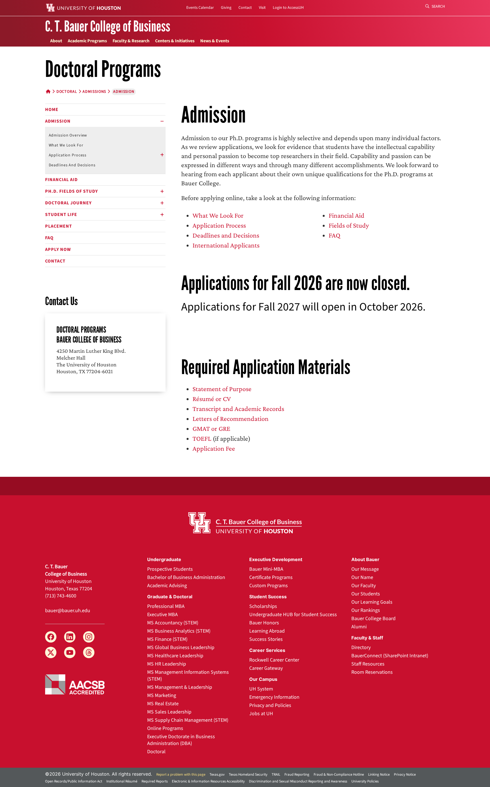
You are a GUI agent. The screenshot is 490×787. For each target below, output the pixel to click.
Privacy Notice (405, 774)
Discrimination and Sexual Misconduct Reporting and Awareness (298, 781)
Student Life (61, 214)
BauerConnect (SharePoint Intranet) (389, 655)
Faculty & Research (131, 41)
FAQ (49, 238)
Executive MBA (162, 614)
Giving (226, 8)
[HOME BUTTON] (48, 92)
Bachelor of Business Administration (186, 577)
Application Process (68, 155)
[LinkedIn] (69, 637)
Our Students (365, 593)
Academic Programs (87, 41)
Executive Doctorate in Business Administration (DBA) (181, 740)
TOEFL (202, 438)
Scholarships (263, 606)
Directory (361, 647)
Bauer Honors (264, 622)
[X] (50, 652)
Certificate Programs (271, 577)
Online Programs (165, 728)
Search (438, 6)
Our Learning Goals (371, 602)
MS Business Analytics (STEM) (178, 631)
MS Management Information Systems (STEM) (188, 676)
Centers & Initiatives (175, 41)
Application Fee (214, 448)
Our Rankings (365, 610)
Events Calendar (200, 8)
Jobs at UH (261, 713)
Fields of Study (349, 225)
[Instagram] (88, 637)
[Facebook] (50, 637)
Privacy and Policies (270, 705)
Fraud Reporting (296, 774)
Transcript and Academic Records (238, 408)
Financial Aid (61, 180)
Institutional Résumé (121, 781)
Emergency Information (274, 697)
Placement (58, 226)
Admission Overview (68, 135)
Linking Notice (379, 774)
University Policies (365, 781)
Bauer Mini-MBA (266, 569)
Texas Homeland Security (248, 774)
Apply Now (58, 249)
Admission (58, 121)
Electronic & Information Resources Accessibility (208, 781)
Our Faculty (363, 585)
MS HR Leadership (166, 664)
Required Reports (154, 781)
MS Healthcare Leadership (175, 655)
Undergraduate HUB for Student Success (293, 614)
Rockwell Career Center (274, 660)
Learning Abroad (267, 631)
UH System (261, 688)
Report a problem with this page (180, 774)
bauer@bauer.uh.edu (67, 610)
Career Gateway (266, 668)
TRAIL (276, 774)
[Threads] (88, 652)
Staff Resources (368, 664)
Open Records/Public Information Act (73, 781)
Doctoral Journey (68, 203)
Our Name (362, 577)
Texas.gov (217, 774)
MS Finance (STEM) (167, 639)
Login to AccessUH (288, 8)
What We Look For (66, 145)
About (56, 41)
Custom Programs (268, 585)
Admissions (94, 92)
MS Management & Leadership (179, 687)
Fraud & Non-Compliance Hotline (339, 774)
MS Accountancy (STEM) (172, 622)
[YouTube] (69, 652)
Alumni (359, 626)
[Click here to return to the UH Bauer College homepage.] (245, 522)
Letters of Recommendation (231, 418)
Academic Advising (167, 585)
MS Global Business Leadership (180, 647)
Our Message (365, 569)
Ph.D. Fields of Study (71, 191)
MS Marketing (161, 695)
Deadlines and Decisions (72, 165)
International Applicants (226, 245)
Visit (262, 8)
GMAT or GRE (211, 428)
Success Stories (266, 639)
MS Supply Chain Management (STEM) (187, 720)
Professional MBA (166, 606)
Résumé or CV (212, 398)
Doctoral (66, 92)
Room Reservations (372, 672)
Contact (245, 8)
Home (51, 109)
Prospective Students (170, 569)
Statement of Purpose (222, 389)
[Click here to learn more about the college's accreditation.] (75, 684)
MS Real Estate (163, 703)
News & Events (214, 41)
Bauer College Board (373, 618)
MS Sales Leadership (169, 711)
